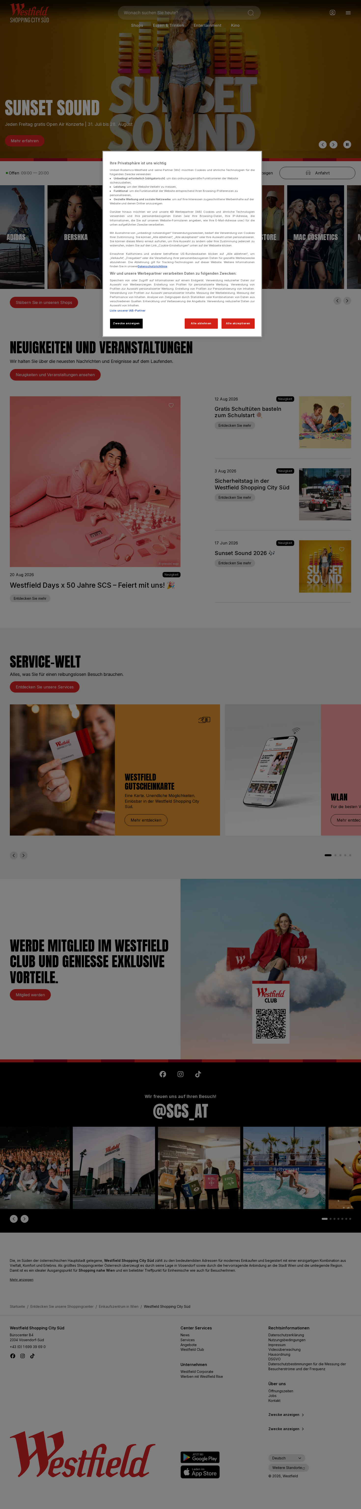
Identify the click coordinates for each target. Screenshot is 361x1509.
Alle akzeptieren (238, 323)
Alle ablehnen (201, 323)
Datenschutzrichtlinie (152, 266)
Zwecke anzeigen (126, 323)
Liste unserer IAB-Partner (127, 310)
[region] (182, 244)
